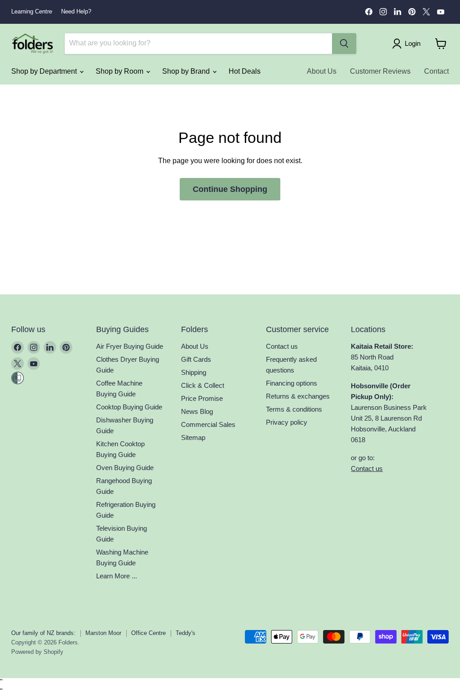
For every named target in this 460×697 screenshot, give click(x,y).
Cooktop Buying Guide (129, 407)
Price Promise (202, 398)
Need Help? (76, 12)
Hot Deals (245, 71)
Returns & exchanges (298, 396)
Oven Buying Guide (125, 467)
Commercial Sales (208, 424)
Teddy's (185, 633)
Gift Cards (196, 359)
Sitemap (193, 437)
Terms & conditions (294, 409)
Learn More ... (116, 576)
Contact (436, 71)
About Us (321, 71)
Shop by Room (120, 71)
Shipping (193, 372)
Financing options (291, 383)
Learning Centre (31, 12)
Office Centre (148, 633)
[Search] (344, 43)
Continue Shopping (230, 189)
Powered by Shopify (37, 651)
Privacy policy (286, 422)
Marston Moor (103, 633)
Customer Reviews (380, 71)
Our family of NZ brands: (43, 633)
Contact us (282, 346)
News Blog (197, 411)
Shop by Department (45, 71)
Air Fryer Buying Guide (129, 346)
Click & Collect (202, 385)
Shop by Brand (187, 71)
